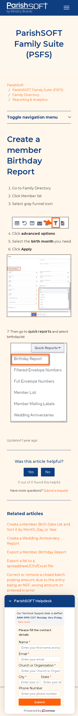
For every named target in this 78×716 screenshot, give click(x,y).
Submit (39, 702)
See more (24, 622)
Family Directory (25, 95)
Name (24, 642)
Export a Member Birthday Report (37, 552)
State (46, 677)
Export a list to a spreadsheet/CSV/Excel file (30, 563)
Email (24, 654)
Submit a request (56, 490)
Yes (31, 472)
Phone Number (30, 688)
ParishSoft (15, 85)
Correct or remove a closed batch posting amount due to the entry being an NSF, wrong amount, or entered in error (36, 582)
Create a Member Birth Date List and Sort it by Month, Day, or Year (38, 527)
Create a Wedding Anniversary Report (33, 541)
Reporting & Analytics (29, 100)
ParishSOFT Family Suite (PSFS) (37, 90)
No (47, 472)
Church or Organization (37, 665)
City (22, 677)
